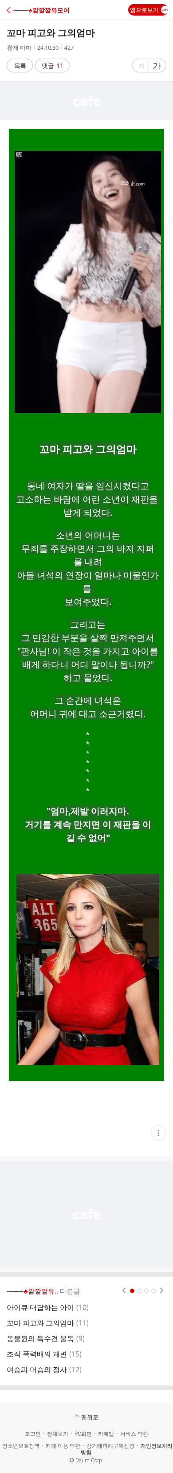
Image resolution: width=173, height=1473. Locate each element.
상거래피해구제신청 (110, 1446)
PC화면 (83, 1434)
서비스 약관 (134, 1434)
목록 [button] (20, 65)
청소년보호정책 (20, 1446)
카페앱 (106, 1434)
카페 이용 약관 (63, 1446)
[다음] (161, 1291)
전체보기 (57, 1434)
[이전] (124, 1291)
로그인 (33, 1434)
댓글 (52, 65)
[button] (45, 10)
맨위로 (89, 1417)
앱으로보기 (144, 10)
